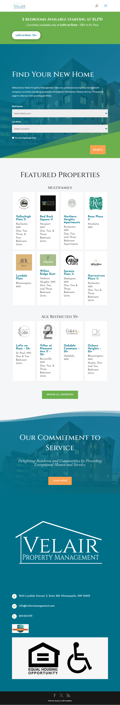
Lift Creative (67, 701)
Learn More (60, 481)
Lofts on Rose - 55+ (26, 35)
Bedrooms (17, 106)
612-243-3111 (25, 616)
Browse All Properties (60, 395)
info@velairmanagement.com (37, 606)
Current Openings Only (25, 138)
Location (16, 121)
